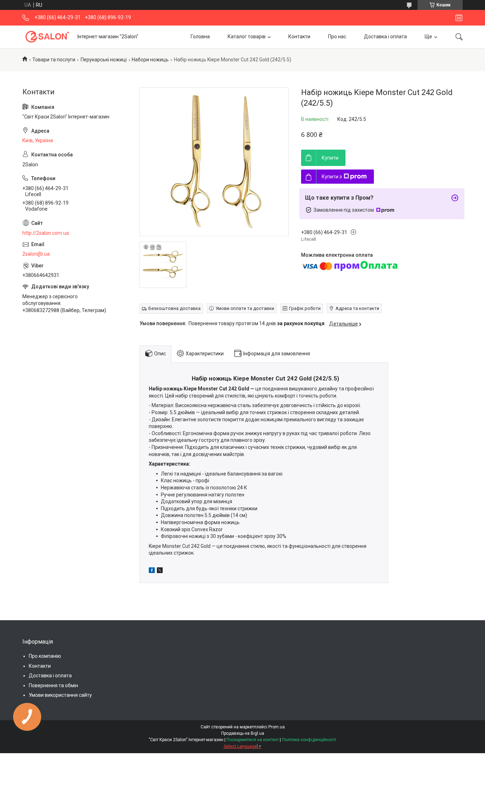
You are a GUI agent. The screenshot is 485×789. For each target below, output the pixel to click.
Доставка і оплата (385, 36)
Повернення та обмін (53, 685)
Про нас (337, 36)
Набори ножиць (150, 59)
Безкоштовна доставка (174, 308)
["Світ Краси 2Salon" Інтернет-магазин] (47, 37)
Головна (200, 36)
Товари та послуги (53, 59)
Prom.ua (276, 726)
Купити (330, 158)
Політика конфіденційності (309, 739)
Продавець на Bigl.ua (242, 733)
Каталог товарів (247, 36)
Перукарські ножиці (104, 59)
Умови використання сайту (60, 695)
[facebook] (152, 571)
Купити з (332, 176)
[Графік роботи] (459, 18)
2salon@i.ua (36, 254)
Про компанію (45, 656)
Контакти (299, 36)
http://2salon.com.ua (45, 233)
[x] (160, 571)
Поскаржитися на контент (253, 739)
